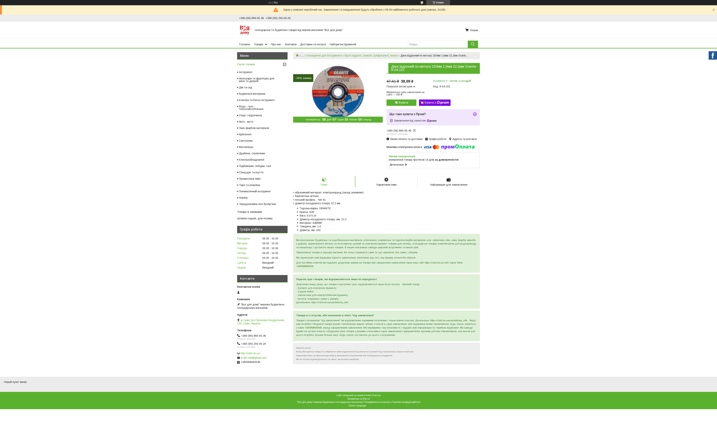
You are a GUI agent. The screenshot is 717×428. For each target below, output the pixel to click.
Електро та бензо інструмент (257, 100)
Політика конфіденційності (406, 402)
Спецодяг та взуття (251, 172)
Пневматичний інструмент (255, 191)
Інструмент (246, 72)
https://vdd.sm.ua (434, 262)
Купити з (430, 102)
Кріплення (245, 134)
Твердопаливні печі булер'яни (257, 204)
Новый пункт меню (15, 381)
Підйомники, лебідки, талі (255, 166)
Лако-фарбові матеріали (254, 128)
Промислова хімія (249, 178)
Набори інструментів (343, 44)
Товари (258, 44)
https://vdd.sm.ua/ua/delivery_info (448, 320)
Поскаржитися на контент (377, 402)
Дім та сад (245, 87)
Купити (403, 102)
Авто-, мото (246, 121)
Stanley (243, 197)
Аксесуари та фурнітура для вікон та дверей (256, 80)
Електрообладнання (251, 159)
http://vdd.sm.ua (250, 353)
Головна (244, 44)
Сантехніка (246, 140)
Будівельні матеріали (252, 93)
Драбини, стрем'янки (252, 153)
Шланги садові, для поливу (255, 218)
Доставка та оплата (313, 44)
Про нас (276, 44)
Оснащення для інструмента (324, 55)
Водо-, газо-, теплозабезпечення (251, 107)
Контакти (291, 44)
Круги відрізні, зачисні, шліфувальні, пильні (371, 55)
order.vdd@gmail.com (253, 357)
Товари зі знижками (249, 211)
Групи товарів (246, 64)
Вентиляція (246, 147)
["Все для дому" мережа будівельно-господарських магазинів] (244, 30)
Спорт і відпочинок (250, 115)
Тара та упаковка (249, 185)
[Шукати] (473, 44)
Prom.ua (376, 395)
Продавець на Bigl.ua (358, 398)
